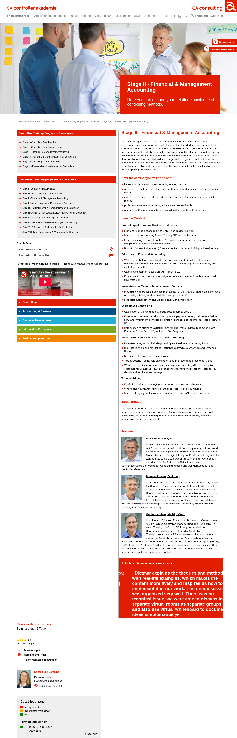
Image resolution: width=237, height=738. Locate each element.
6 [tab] (184, 629)
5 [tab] (178, 629)
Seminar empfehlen (35, 670)
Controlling (48, 121)
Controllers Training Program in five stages (77, 121)
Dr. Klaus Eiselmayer (159, 438)
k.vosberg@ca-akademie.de (48, 696)
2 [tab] (161, 629)
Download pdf (32, 665)
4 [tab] (172, 629)
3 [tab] (167, 629)
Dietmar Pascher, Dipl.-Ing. (162, 476)
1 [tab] (156, 629)
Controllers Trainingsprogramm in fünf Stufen (47, 179)
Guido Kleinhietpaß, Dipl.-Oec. (165, 514)
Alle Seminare (103, 15)
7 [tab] (189, 629)
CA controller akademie (28, 121)
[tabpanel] (171, 596)
